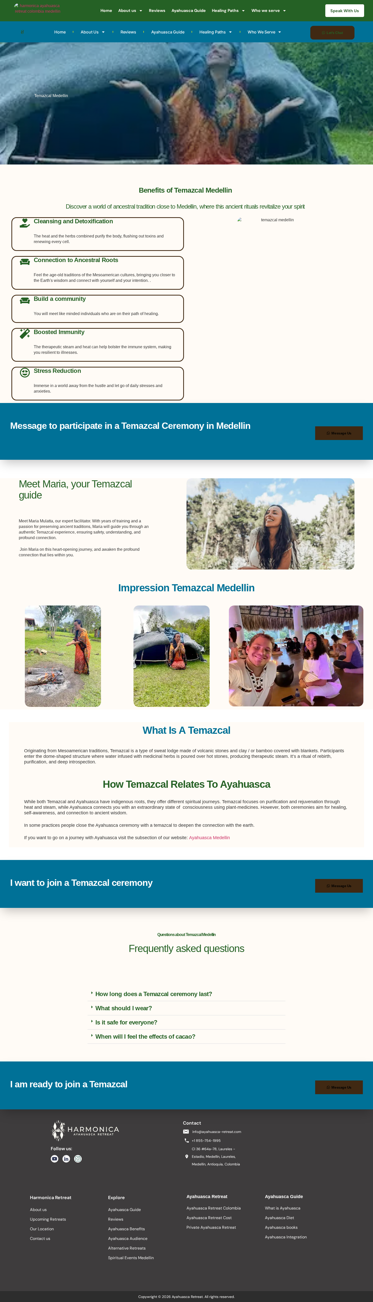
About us (127, 10)
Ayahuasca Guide (189, 10)
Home (106, 10)
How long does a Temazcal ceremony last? (153, 994)
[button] (186, 994)
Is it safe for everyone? (126, 1022)
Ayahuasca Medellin (210, 837)
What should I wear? (123, 1008)
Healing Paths (225, 10)
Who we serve (265, 10)
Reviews (157, 10)
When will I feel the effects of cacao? (145, 1036)
